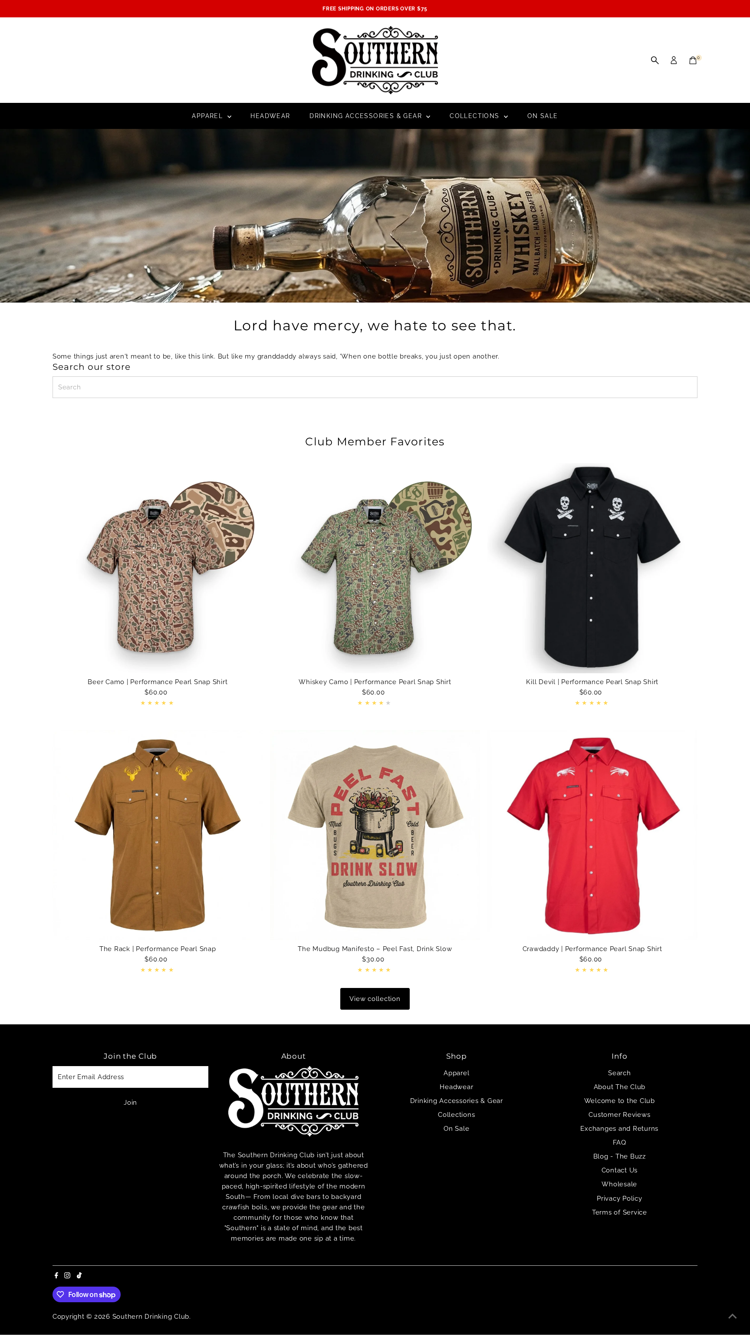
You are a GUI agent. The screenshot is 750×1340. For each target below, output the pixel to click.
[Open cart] (692, 60)
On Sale (542, 115)
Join (130, 1102)
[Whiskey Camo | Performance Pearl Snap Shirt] (375, 568)
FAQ (619, 1142)
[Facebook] (56, 1276)
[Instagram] (67, 1276)
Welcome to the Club (619, 1101)
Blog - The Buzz (619, 1156)
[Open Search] (655, 60)
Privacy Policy (619, 1198)
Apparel (208, 115)
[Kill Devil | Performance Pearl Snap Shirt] (592, 568)
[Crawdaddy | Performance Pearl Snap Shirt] (592, 835)
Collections (476, 115)
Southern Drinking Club (151, 1316)
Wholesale (619, 1184)
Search (619, 1073)
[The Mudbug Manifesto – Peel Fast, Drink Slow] (375, 835)
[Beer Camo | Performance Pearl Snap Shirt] (158, 568)
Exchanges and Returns (619, 1129)
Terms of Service (619, 1212)
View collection (374, 999)
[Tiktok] (79, 1276)
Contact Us (620, 1170)
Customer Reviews (619, 1115)
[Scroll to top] (732, 1316)
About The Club (620, 1087)
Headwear (270, 115)
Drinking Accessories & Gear (366, 115)
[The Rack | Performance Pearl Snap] (158, 835)
